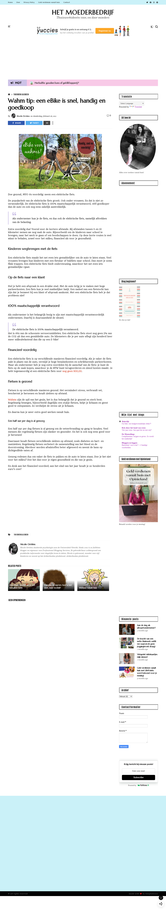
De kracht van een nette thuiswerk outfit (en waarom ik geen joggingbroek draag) (146, 642)
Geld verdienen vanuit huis (49, 2)
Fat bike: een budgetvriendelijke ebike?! (136, 424)
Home (10, 2)
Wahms (12, 399)
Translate (138, 107)
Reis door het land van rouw (134, 428)
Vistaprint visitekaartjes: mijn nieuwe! (147, 655)
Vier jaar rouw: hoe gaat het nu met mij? (137, 430)
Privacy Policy (29, 2)
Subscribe (138, 777)
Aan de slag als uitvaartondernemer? (146, 626)
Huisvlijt (125, 421)
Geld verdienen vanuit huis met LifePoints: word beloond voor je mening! (147, 672)
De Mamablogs (128, 434)
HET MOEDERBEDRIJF (83, 12)
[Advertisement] (83, 57)
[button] (151, 27)
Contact (66, 2)
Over (18, 2)
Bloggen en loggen (129, 443)
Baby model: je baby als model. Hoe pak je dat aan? (60, 83)
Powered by (132, 785)
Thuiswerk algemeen (21, 94)
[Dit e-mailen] (46, 123)
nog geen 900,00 (72, 371)
